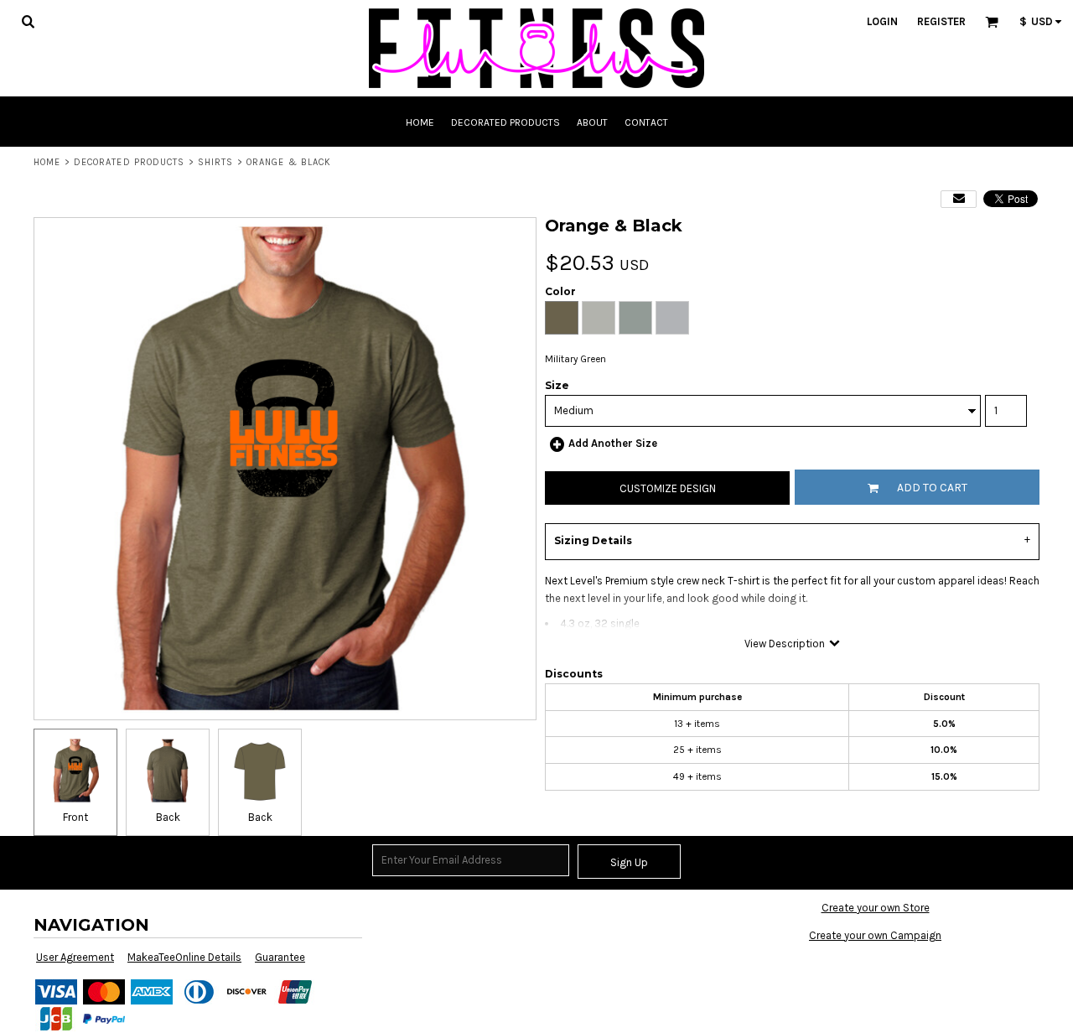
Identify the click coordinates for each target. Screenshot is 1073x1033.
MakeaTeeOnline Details (184, 957)
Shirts (216, 162)
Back (168, 817)
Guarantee (280, 957)
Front (75, 817)
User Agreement (75, 957)
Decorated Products (129, 162)
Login (882, 21)
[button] (27, 21)
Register (941, 21)
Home (47, 162)
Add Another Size (612, 443)
